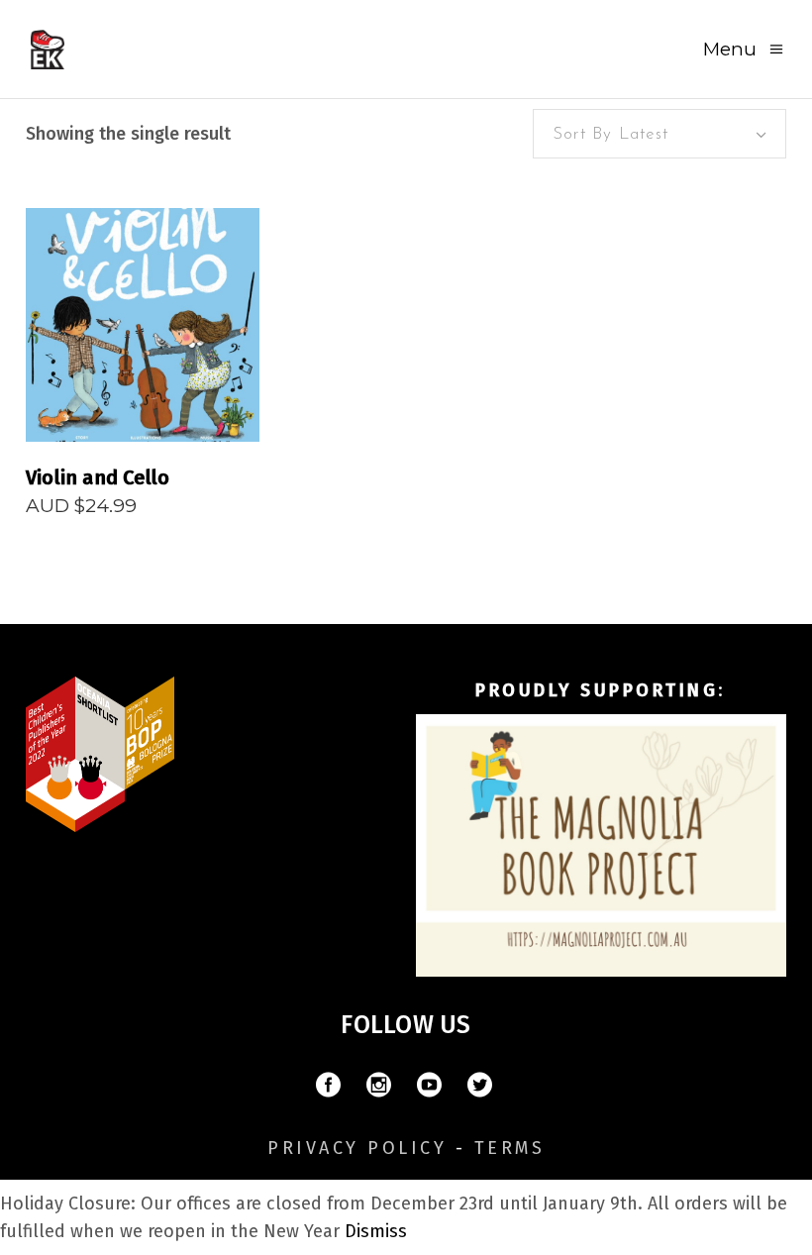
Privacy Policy (357, 1148)
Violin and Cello (97, 477)
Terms (510, 1148)
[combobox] (659, 133)
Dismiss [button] (376, 1231)
